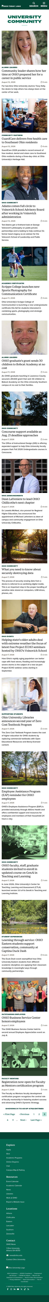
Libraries (9, 1193)
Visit (8, 1166)
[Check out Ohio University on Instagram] (11, 1289)
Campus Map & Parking (15, 1170)
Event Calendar (12, 1181)
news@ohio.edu (15, 1255)
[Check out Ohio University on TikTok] (24, 1289)
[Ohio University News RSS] (28, 1289)
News (8, 1189)
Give (8, 1153)
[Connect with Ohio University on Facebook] (7, 1289)
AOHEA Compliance (26, 1273)
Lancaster (10, 1225)
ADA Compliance (12, 1273)
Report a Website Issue (15, 1202)
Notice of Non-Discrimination (34, 1277)
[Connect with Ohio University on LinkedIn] (14, 1289)
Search (33, 6)
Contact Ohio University (15, 1259)
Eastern (9, 1221)
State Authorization (29, 1279)
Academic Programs (14, 1157)
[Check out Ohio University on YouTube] (18, 1289)
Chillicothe (10, 1217)
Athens (9, 1213)
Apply (8, 1149)
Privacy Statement (15, 1279)
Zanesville (10, 1233)
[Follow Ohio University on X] (21, 1289)
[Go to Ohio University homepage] (11, 6)
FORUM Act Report (24, 1275)
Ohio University (16, 1286)
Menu (44, 4)
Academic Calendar (14, 1185)
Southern (10, 1229)
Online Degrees (12, 1162)
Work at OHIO (11, 1197)
